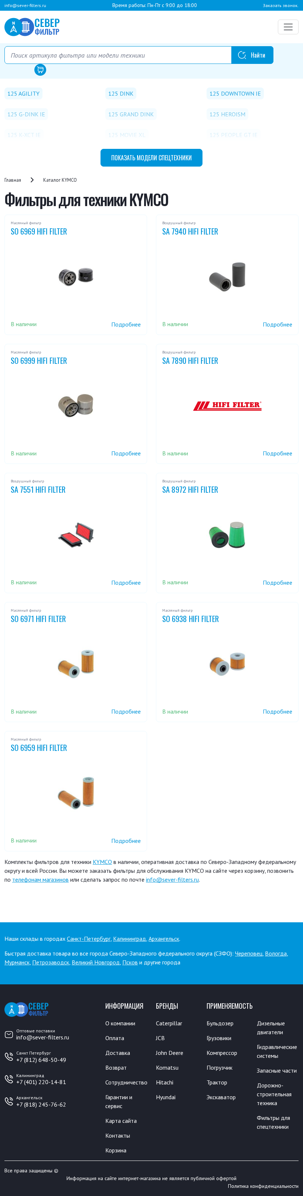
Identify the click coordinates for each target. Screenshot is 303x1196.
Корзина (115, 1150)
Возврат (116, 1067)
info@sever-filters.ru (25, 5)
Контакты (117, 1135)
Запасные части (277, 1070)
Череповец (248, 953)
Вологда (276, 953)
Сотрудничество (126, 1082)
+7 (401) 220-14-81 (41, 1082)
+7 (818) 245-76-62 (41, 1104)
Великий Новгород (96, 962)
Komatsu (167, 1067)
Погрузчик (219, 1067)
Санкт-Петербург (88, 938)
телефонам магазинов (40, 879)
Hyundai (166, 1097)
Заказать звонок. (281, 5)
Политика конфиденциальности (263, 1186)
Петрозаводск (50, 962)
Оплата (114, 1038)
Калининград (129, 938)
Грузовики (219, 1038)
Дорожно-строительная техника (274, 1094)
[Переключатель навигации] (288, 27)
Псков (130, 962)
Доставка (117, 1052)
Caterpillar (169, 1023)
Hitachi (164, 1082)
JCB (160, 1038)
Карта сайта (121, 1120)
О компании (120, 1023)
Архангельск (164, 938)
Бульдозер (220, 1023)
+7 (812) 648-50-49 (41, 1059)
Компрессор (222, 1052)
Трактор (217, 1082)
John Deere (169, 1052)
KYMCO (102, 861)
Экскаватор (221, 1097)
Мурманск (17, 962)
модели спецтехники (151, 157)
